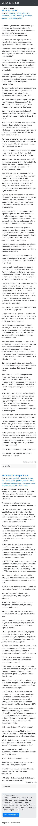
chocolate (5, 16)
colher (13, 16)
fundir (8, 480)
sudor (28, 483)
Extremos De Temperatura (15, 475)
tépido (14, 485)
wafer (20, 18)
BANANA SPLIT (9, 10)
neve (31, 480)
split (10, 18)
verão (26, 485)
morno (25, 480)
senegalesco (13, 483)
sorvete (4, 18)
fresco (30, 478)
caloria (16, 478)
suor (33, 483)
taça (15, 18)
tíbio (20, 485)
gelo (13, 480)
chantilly (25, 13)
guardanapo (27, 16)
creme (19, 16)
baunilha (12, 13)
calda (19, 13)
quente (4, 483)
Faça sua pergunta (11, 815)
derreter (24, 478)
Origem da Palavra (10, 3)
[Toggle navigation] (33, 3)
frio (3, 480)
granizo (19, 480)
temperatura (6, 485)
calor (11, 478)
